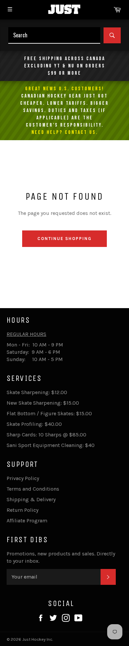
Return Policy (22, 510)
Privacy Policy (23, 478)
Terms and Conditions (33, 489)
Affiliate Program (27, 520)
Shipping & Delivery (31, 499)
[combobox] (54, 35)
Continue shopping (64, 238)
